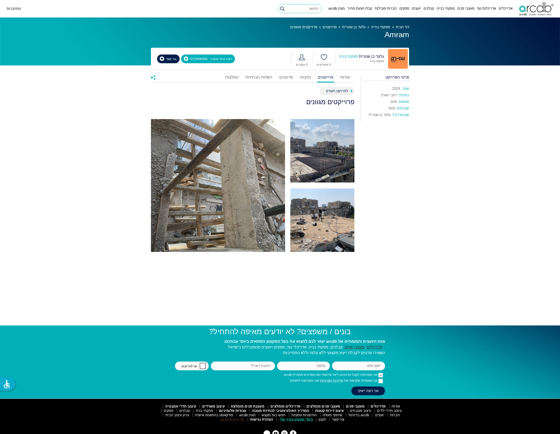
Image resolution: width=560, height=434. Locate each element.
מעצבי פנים (465, 8)
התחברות (14, 9)
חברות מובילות (386, 8)
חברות (395, 415)
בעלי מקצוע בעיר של (296, 419)
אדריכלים (506, 8)
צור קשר (338, 419)
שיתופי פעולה (332, 415)
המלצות (231, 77)
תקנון (322, 419)
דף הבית (402, 27)
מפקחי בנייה (446, 8)
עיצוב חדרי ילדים (389, 411)
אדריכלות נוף (486, 8)
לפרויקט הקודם (337, 91)
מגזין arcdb (336, 8)
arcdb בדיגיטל (358, 415)
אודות (345, 77)
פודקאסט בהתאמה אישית (214, 415)
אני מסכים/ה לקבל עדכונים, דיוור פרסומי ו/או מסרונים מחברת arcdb (330, 374)
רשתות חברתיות (258, 77)
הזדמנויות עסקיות (304, 415)
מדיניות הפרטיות (331, 380)
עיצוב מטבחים (360, 411)
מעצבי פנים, (354, 347)
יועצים (416, 8)
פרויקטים (330, 27)
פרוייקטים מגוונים (303, 27)
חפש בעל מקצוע (273, 415)
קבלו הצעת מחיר (359, 8)
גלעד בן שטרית (354, 27)
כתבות (305, 77)
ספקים (404, 8)
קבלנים (429, 8)
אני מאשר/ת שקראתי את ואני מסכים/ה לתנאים (333, 380)
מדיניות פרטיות (232, 419)
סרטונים (286, 77)
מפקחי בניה (204, 411)
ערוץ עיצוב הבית (177, 415)
